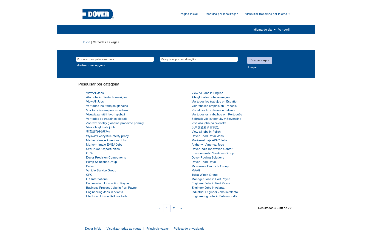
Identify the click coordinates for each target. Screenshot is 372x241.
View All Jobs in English (207, 93)
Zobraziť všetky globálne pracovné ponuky (115, 123)
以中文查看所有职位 (205, 127)
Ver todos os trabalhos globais (106, 118)
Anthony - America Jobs (208, 144)
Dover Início (93, 228)
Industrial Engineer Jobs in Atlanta (215, 192)
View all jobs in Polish (206, 131)
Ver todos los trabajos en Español (214, 101)
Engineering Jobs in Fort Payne (107, 183)
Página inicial (189, 14)
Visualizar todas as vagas (124, 228)
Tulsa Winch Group (205, 174)
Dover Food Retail (204, 161)
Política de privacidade (189, 228)
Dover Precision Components (106, 157)
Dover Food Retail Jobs (208, 136)
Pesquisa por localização (221, 14)
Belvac (90, 166)
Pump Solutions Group (101, 161)
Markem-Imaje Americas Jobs (106, 140)
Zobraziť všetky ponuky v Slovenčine (216, 118)
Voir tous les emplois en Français (214, 105)
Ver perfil (284, 29)
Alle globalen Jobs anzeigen (211, 97)
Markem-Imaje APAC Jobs (209, 140)
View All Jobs (95, 93)
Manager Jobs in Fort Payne (211, 179)
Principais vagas (157, 228)
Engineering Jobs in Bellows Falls (214, 196)
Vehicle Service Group (101, 170)
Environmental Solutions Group (213, 153)
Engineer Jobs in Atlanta (208, 187)
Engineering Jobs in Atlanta (104, 192)
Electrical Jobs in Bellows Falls (106, 196)
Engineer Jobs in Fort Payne (211, 183)
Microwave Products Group (210, 166)
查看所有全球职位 (98, 131)
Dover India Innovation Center (212, 149)
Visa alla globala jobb (100, 127)
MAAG (196, 170)
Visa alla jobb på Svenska (209, 123)
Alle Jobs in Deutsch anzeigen (106, 97)
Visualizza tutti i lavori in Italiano (213, 110)
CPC (89, 174)
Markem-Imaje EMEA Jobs (104, 144)
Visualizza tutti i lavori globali (105, 114)
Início (86, 42)
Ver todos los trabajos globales (107, 105)
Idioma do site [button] (263, 29)
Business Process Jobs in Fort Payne (111, 187)
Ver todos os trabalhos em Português (217, 114)
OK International (97, 179)
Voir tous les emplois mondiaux (107, 110)
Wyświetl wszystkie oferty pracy (107, 136)
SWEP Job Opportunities (103, 149)
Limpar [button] (252, 67)
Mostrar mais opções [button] (90, 65)
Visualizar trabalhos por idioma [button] (266, 14)
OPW (89, 153)
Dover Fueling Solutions (208, 157)
